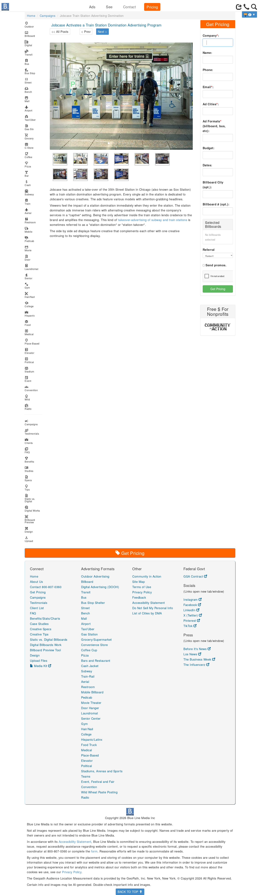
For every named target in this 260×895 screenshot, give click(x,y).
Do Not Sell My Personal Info (152, 608)
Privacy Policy (142, 592)
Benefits (29, 459)
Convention (31, 388)
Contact (129, 6)
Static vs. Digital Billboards (48, 639)
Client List (37, 608)
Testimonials (32, 431)
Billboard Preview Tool (45, 650)
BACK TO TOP (128, 891)
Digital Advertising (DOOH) (100, 587)
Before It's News (195, 649)
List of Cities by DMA (147, 613)
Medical (29, 332)
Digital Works (32, 508)
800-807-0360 (51, 587)
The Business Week (197, 659)
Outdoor (29, 24)
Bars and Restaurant (95, 660)
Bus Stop (30, 71)
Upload (29, 539)
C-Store (29, 145)
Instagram (191, 599)
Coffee (28, 155)
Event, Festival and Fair (97, 781)
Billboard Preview (30, 519)
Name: (207, 52)
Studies (29, 469)
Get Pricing (217, 289)
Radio (28, 407)
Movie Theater (91, 702)
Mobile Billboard (92, 692)
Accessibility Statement (148, 602)
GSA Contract (193, 576)
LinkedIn (189, 610)
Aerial (28, 211)
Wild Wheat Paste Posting (99, 792)
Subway (29, 192)
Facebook (190, 605)
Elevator (29, 351)
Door (27, 257)
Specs (28, 478)
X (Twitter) (191, 615)
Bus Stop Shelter (93, 602)
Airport (28, 108)
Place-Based (32, 341)
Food (28, 323)
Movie (28, 248)
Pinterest (190, 620)
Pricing (152, 6)
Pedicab (29, 239)
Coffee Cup (89, 650)
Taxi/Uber (30, 117)
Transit (28, 52)
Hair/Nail (30, 295)
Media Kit (40, 666)
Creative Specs (40, 629)
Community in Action (146, 576)
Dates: (207, 165)
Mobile (28, 229)
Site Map (138, 581)
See (109, 6)
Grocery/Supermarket (96, 639)
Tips (27, 487)
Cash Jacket (90, 666)
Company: (211, 35)
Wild (27, 397)
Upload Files (38, 660)
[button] (60, 96)
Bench (28, 90)
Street (28, 80)
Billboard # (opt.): (216, 204)
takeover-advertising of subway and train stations (152, 220)
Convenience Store (94, 645)
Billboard (30, 34)
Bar (27, 173)
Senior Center (91, 718)
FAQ (27, 450)
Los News (190, 654)
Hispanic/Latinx (91, 739)
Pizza (28, 164)
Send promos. (216, 265)
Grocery (29, 136)
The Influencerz (194, 664)
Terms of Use (141, 587)
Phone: (208, 70)
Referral (209, 249)
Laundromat (31, 267)
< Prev (86, 31)
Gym (27, 285)
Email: (208, 87)
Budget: (209, 148)
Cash (28, 183)
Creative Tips (39, 634)
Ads (92, 6)
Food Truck (89, 745)
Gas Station (89, 634)
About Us (36, 581)
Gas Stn (29, 127)
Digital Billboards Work (46, 645)
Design (29, 529)
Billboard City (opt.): (213, 184)
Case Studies (39, 623)
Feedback (139, 597)
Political (29, 360)
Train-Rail (87, 676)
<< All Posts (59, 31)
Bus (27, 62)
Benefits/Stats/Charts (45, 618)
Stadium (29, 369)
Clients (29, 441)
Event (28, 379)
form (94, 851)
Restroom (30, 220)
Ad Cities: (211, 104)
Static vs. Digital (30, 498)
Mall (27, 99)
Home (31, 15)
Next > (102, 31)
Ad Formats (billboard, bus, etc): (214, 126)
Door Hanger (90, 708)
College (29, 304)
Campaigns (48, 15)
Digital (28, 43)
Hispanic (30, 313)
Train (28, 201)
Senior (28, 276)
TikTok (188, 626)
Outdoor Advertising (95, 576)
